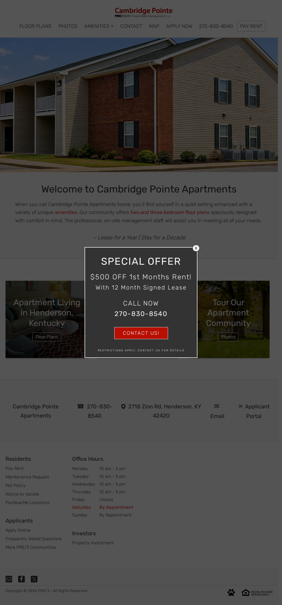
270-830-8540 (141, 314)
